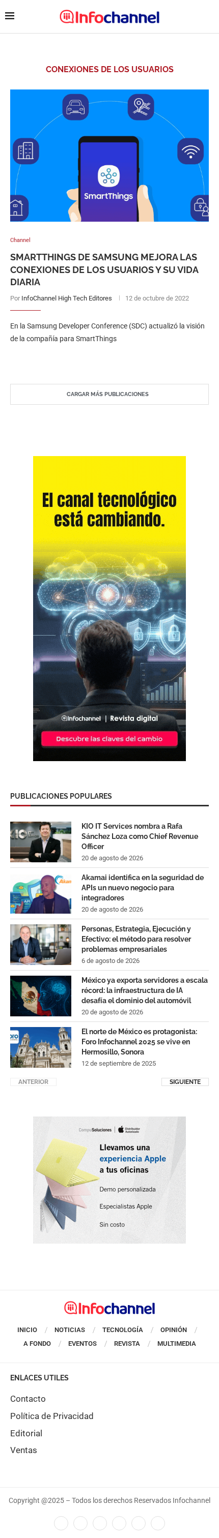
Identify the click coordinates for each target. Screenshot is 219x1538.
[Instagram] (158, 1523)
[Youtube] (119, 1523)
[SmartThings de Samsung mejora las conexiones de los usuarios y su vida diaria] (109, 155)
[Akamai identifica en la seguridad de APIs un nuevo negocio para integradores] (40, 893)
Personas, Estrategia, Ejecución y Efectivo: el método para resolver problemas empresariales (136, 939)
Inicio (27, 1330)
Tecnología (122, 1330)
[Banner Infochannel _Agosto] (109, 1122)
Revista (127, 1343)
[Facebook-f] (61, 1523)
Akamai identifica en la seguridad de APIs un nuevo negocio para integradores (142, 887)
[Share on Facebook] (99, 359)
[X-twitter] (80, 1523)
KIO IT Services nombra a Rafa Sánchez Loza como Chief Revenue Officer (139, 836)
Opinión (173, 1330)
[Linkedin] (100, 1523)
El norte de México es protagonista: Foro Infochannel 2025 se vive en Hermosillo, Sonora (139, 1042)
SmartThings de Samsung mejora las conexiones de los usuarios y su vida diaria (104, 269)
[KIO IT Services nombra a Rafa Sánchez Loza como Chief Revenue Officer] (40, 842)
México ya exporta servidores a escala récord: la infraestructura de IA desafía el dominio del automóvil (144, 990)
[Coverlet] (109, 461)
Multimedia (176, 1343)
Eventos (82, 1343)
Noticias (69, 1330)
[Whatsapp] (138, 1523)
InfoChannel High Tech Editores (66, 298)
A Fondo (37, 1343)
